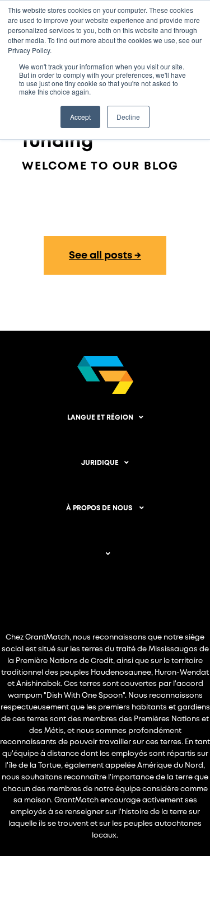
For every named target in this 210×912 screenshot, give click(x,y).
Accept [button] (80, 116)
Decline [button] (128, 116)
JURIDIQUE (100, 463)
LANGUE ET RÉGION (100, 418)
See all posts (100, 255)
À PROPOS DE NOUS (100, 508)
